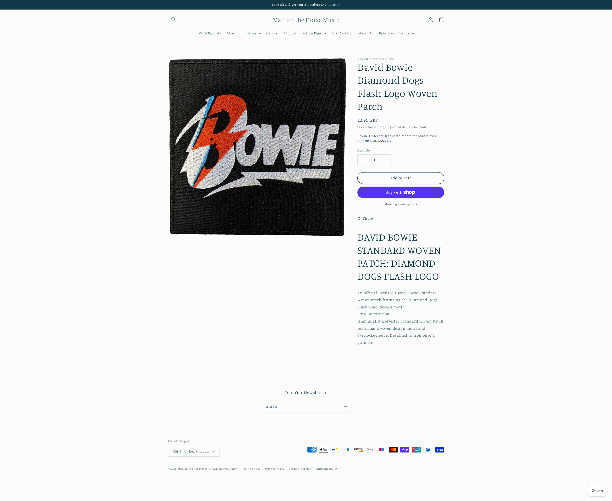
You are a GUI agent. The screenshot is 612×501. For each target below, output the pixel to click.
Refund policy (251, 468)
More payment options (401, 204)
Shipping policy (326, 468)
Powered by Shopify (224, 468)
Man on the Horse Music (194, 468)
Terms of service (300, 468)
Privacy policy (274, 468)
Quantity (364, 150)
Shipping (384, 127)
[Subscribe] (345, 406)
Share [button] (368, 218)
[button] (173, 19)
